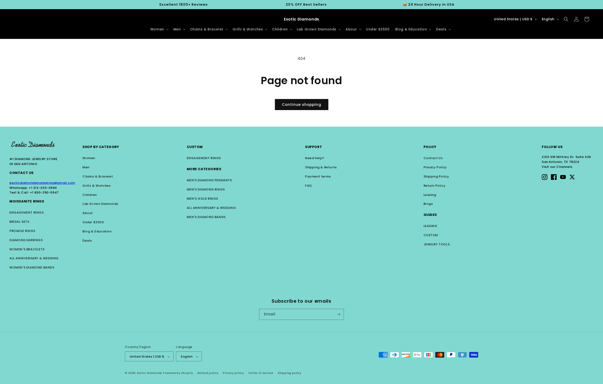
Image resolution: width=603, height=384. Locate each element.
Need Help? (314, 158)
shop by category (100, 147)
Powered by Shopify (178, 373)
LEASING (430, 226)
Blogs (428, 204)
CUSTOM (431, 235)
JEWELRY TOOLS (437, 244)
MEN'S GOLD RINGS (202, 198)
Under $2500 (93, 222)
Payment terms (318, 176)
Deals (87, 240)
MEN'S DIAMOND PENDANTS (209, 180)
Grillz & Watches (96, 185)
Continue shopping (301, 104)
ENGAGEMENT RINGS (26, 212)
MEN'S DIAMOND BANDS (206, 217)
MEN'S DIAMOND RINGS (206, 189)
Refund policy (207, 373)
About (87, 213)
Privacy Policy (435, 167)
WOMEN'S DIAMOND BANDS (31, 267)
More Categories (204, 169)
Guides (430, 214)
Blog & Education (97, 231)
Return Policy (435, 185)
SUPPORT (313, 147)
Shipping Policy (436, 176)
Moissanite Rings (26, 201)
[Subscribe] (338, 314)
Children (89, 195)
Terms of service (260, 373)
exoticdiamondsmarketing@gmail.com (42, 183)
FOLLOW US (552, 147)
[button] (159, 29)
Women (88, 158)
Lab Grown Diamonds (100, 204)
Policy (430, 147)
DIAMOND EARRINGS (26, 240)
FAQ (308, 185)
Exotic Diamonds (149, 373)
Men (86, 167)
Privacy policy (233, 373)
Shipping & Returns (321, 167)
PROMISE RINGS (22, 231)
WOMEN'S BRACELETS (27, 249)
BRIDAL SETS (19, 221)
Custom (195, 147)
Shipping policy (289, 373)
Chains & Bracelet (97, 176)
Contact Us (21, 172)
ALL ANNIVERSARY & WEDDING (34, 258)
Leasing (430, 195)
